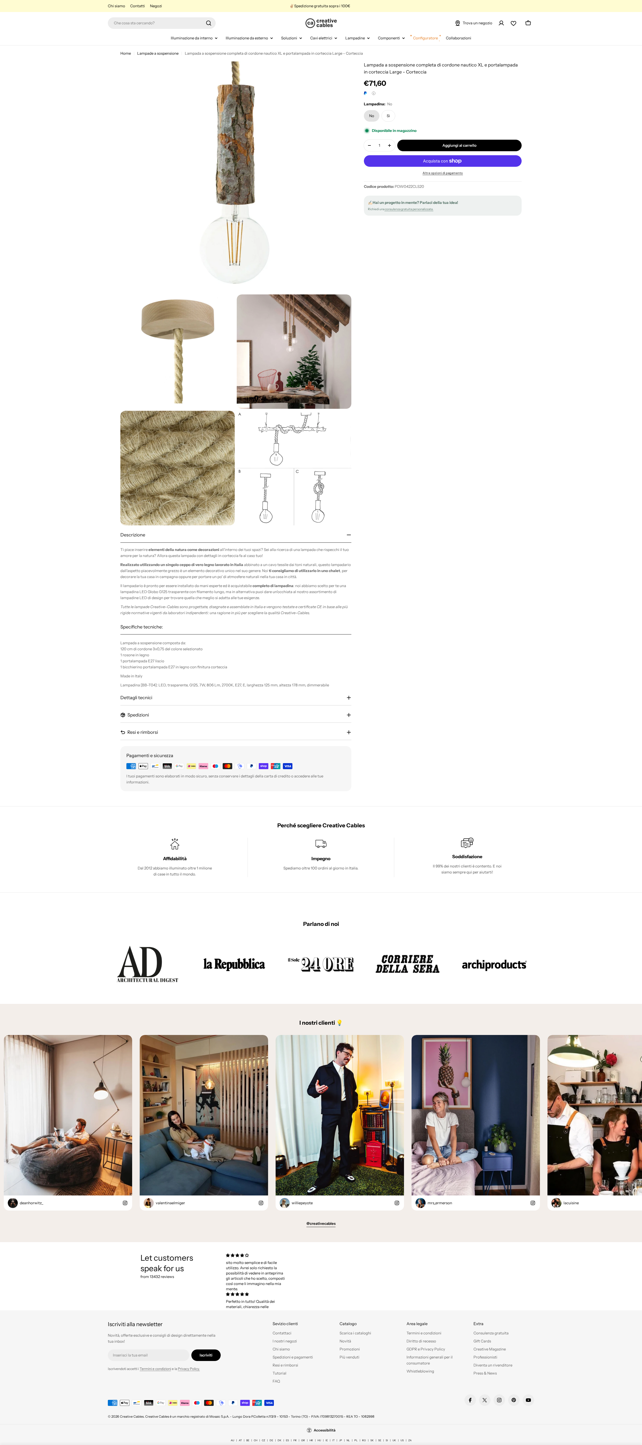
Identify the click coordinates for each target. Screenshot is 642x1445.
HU (319, 1440)
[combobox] (162, 23)
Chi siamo (116, 6)
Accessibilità (325, 1430)
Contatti (137, 6)
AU (232, 1440)
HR (311, 1440)
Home (125, 53)
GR (303, 1440)
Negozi (156, 6)
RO (364, 1440)
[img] (256, 1255)
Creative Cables (132, 1416)
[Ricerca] (209, 23)
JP (340, 1440)
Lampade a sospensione (158, 53)
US (402, 1440)
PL (356, 1440)
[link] (147, 964)
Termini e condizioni (155, 1369)
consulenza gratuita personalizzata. (408, 209)
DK (279, 1440)
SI (387, 1440)
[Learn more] (373, 93)
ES (287, 1440)
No (371, 115)
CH (255, 1440)
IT (333, 1440)
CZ (263, 1440)
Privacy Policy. (189, 1369)
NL (348, 1440)
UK (394, 1440)
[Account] (501, 23)
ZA (410, 1440)
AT (240, 1440)
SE (379, 1440)
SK (372, 1440)
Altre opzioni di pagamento (443, 173)
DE (271, 1440)
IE (327, 1440)
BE (247, 1440)
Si (388, 115)
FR (295, 1440)
